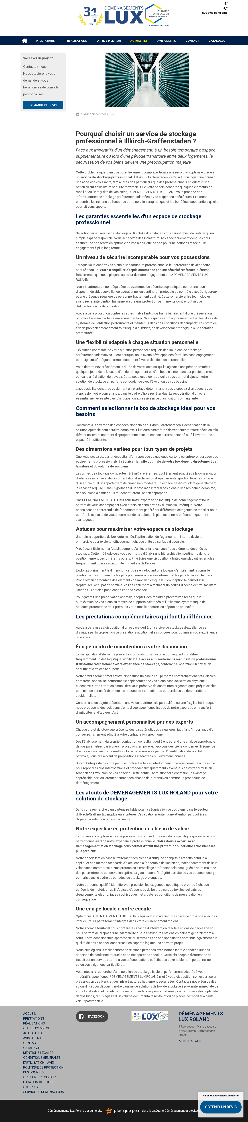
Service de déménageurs (43, 1092)
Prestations (46, 40)
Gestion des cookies (40, 1077)
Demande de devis (43, 105)
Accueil (24, 40)
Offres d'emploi (109, 40)
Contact (192, 40)
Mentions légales (38, 1053)
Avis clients (166, 40)
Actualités (139, 40)
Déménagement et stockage (182, 1110)
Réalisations (77, 40)
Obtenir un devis (221, 1107)
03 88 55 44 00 (192, 1041)
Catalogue (217, 40)
